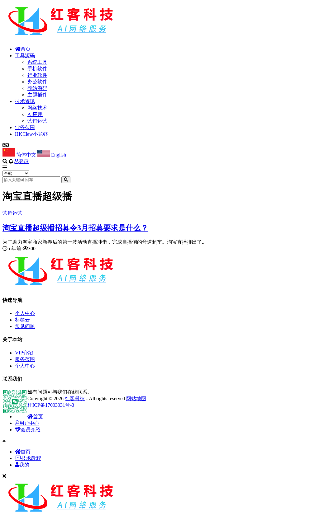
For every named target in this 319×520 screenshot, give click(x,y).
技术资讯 (25, 101)
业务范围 (25, 127)
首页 (26, 49)
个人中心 (25, 313)
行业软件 (37, 75)
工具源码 (25, 55)
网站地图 (136, 398)
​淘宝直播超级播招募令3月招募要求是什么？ (75, 228)
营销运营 (37, 121)
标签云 (22, 319)
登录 (24, 161)
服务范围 (25, 359)
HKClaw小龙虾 (31, 134)
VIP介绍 (24, 352)
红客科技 (75, 398)
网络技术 (37, 107)
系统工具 (37, 62)
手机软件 (37, 68)
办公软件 (37, 81)
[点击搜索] (65, 179)
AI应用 (35, 114)
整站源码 (37, 88)
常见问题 (25, 326)
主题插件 (37, 94)
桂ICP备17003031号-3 (50, 405)
